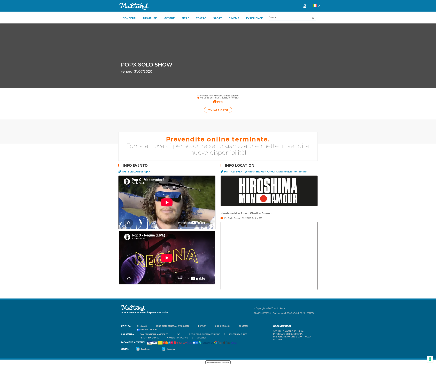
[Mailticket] (134, 6)
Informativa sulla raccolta (218, 362)
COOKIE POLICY (222, 326)
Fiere (185, 18)
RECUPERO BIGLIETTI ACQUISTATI (204, 334)
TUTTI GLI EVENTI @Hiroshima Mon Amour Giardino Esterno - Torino (265, 171)
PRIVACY (202, 326)
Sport (217, 18)
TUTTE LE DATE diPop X (136, 171)
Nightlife (150, 18)
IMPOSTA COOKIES (149, 330)
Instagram (171, 349)
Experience (254, 18)
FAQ (178, 334)
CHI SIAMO (142, 326)
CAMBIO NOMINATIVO (177, 338)
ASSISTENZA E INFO (238, 334)
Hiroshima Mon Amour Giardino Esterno (218, 95)
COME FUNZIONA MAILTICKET (154, 334)
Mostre (169, 18)
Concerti (129, 18)
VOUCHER (201, 338)
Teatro (201, 18)
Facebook (145, 349)
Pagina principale (218, 109)
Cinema (234, 18)
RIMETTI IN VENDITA (149, 338)
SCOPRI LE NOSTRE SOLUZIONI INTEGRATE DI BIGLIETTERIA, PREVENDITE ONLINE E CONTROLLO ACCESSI (292, 335)
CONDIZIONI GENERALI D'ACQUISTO (172, 326)
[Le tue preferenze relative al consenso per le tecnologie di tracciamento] (430, 359)
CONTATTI (243, 326)
